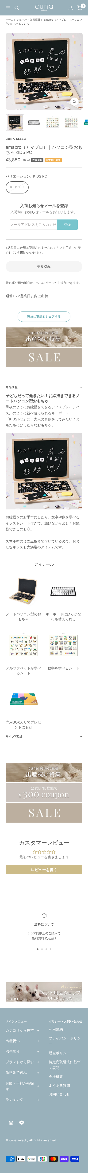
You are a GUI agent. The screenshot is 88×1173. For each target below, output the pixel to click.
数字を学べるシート (63, 668)
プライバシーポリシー (64, 1041)
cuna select (17, 139)
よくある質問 (59, 1085)
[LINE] (21, 1123)
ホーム (10, 19)
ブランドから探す (20, 1062)
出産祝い (13, 1041)
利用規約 (56, 1029)
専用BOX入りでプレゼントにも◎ (23, 724)
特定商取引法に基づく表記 (64, 1065)
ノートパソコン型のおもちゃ (23, 616)
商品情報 (12, 387)
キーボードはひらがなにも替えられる (63, 616)
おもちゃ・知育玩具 (28, 19)
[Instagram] (11, 1123)
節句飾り (13, 1051)
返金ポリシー (59, 1053)
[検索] (17, 8)
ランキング (14, 1099)
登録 (67, 224)
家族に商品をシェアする (44, 316)
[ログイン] (71, 8)
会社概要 (56, 1076)
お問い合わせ (59, 1094)
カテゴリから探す (20, 1030)
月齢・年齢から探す (20, 1086)
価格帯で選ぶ (16, 1072)
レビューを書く (44, 869)
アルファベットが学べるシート (23, 670)
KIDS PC (17, 187)
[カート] (79, 7)
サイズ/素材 (14, 736)
